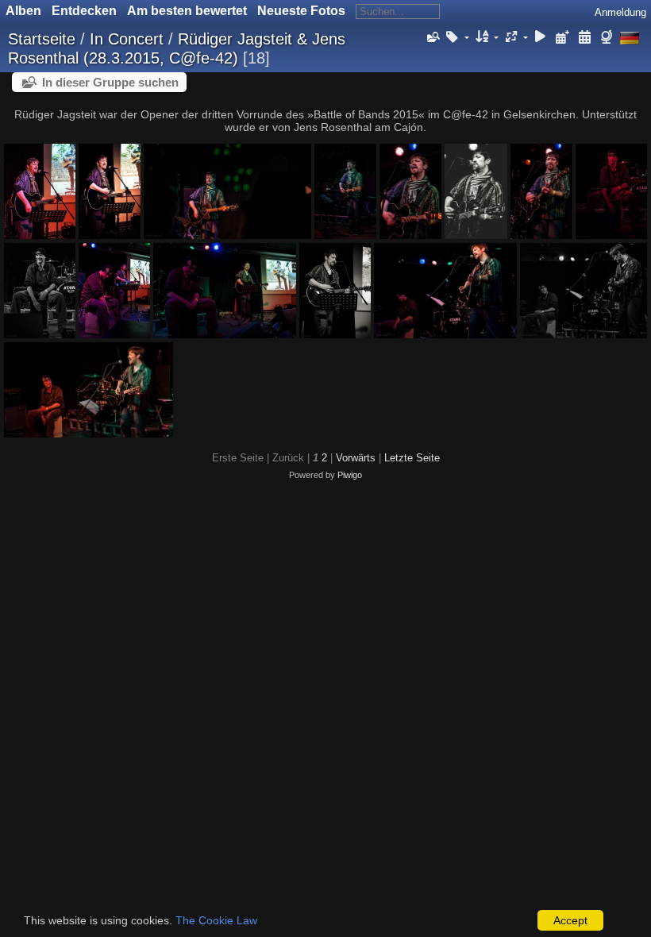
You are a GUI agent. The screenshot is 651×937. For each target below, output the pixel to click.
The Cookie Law (216, 920)
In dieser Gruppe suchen (110, 82)
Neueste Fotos (301, 10)
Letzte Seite (412, 458)
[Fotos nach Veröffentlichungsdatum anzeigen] (562, 38)
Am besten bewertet (187, 10)
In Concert (127, 39)
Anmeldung (620, 12)
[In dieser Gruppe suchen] (432, 37)
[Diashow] (540, 38)
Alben (23, 10)
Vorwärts (356, 458)
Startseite (41, 39)
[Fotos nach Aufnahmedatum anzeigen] (584, 38)
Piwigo (349, 475)
